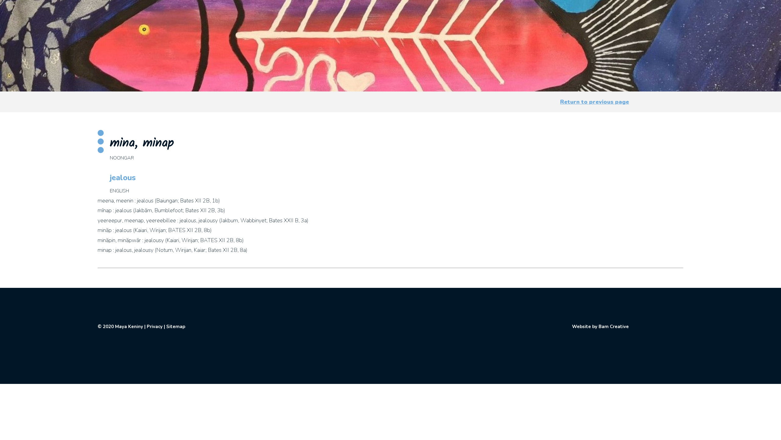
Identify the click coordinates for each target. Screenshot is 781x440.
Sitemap (175, 327)
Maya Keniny (129, 327)
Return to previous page (594, 102)
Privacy (155, 327)
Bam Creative (614, 327)
